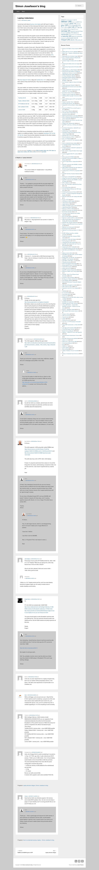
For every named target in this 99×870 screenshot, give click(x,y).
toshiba (25, 151)
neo (77, 29)
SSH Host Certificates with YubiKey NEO (71, 196)
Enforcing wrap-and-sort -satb (68, 103)
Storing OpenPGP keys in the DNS (69, 265)
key (62, 29)
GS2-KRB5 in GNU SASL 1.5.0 (68, 260)
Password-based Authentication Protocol (70, 335)
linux (73, 29)
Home (18, 11)
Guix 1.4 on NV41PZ (66, 138)
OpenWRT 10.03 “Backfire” (67, 259)
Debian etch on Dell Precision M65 (69, 341)
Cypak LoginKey (65, 347)
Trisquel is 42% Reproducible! (68, 123)
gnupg (77, 25)
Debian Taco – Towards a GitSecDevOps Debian (72, 53)
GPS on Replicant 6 (66, 182)
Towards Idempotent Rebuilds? (68, 85)
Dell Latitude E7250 (23, 107)
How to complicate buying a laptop (69, 143)
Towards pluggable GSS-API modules (70, 153)
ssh (68, 38)
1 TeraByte (64, 300)
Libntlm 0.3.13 (65, 340)
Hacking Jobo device (66, 320)
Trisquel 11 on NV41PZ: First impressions (71, 140)
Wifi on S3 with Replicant (67, 216)
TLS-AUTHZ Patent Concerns (68, 329)
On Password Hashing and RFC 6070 (70, 248)
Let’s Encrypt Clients (66, 187)
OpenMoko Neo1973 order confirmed (70, 303)
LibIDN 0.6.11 (65, 346)
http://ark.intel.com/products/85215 (28, 648)
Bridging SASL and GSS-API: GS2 (69, 257)
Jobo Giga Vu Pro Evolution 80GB (69, 327)
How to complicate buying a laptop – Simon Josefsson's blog (38, 840)
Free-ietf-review (65, 317)
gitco (63, 344)
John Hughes (27, 558)
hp (55, 150)
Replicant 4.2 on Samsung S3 (68, 227)
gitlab (73, 23)
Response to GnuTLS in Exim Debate (70, 288)
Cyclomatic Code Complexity (68, 277)
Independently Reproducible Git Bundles (70, 66)
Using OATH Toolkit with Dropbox (69, 239)
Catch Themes (81, 865)
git (68, 23)
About (23, 11)
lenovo (22, 151)
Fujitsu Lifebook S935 (23, 101)
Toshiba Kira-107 (40, 80)
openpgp (65, 31)
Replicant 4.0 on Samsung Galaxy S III (70, 230)
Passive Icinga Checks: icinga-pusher (70, 161)
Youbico (64, 318)
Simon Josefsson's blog (30, 6)
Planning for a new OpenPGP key (69, 176)
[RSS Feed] (76, 861)
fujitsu (53, 150)
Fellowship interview (66, 262)
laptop (19, 151)
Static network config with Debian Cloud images (72, 150)
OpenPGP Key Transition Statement (69, 222)
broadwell (41, 150)
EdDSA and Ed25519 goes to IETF (69, 205)
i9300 (75, 27)
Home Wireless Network (67, 280)
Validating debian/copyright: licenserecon (70, 95)
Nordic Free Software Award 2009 (69, 263)
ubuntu (73, 40)
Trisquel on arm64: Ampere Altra (69, 94)
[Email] (79, 861)
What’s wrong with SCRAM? (68, 157)
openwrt (78, 31)
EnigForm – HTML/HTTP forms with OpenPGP (72, 332)
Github (82, 861)
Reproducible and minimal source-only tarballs (71, 86)
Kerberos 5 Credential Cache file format (70, 353)
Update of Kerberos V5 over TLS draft (70, 350)
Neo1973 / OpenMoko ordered (68, 309)
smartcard (79, 36)
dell (47, 150)
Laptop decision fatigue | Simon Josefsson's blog (35, 785)
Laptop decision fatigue (67, 202)
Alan (25, 695)
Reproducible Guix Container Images (70, 56)
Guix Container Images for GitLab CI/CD (70, 82)
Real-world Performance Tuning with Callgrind (71, 282)
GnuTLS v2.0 (65, 295)
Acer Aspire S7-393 (25, 80)
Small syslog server (66, 240)
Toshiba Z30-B (22, 98)
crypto (75, 19)
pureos (70, 33)
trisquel (65, 39)
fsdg (62, 23)
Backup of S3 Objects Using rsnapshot (70, 48)
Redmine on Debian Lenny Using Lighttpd (71, 271)
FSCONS (64, 291)
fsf (65, 23)
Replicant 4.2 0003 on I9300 (68, 208)
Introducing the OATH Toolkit (68, 247)
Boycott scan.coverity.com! (68, 330)
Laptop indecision (66, 204)
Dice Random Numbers (67, 211)
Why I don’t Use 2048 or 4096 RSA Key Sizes (72, 184)
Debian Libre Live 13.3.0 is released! (69, 51)
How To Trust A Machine (67, 111)
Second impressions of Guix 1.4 (69, 137)
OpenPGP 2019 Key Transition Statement (71, 173)
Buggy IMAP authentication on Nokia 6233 (71, 324)
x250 (28, 151)
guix (71, 27)
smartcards (63, 38)
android (63, 20)
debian (45, 150)
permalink (44, 151)
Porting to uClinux (66, 314)
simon (29, 20)
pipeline (64, 32)
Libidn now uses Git (66, 315)
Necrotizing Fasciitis (66, 228)
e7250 (50, 150)
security (67, 36)
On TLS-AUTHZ (65, 292)
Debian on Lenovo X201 (67, 253)
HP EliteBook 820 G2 (23, 104)
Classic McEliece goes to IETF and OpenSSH (72, 99)
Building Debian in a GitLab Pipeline (69, 69)
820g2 (37, 150)
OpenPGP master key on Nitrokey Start (70, 124)
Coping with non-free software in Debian (70, 105)
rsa (72, 34)
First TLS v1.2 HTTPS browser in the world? (71, 321)
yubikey (79, 40)
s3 (77, 34)
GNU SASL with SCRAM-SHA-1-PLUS (70, 250)
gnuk (71, 26)
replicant (76, 32)
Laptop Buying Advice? (67, 207)
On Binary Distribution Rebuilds (68, 76)
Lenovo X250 (21, 109)
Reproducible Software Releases (69, 77)
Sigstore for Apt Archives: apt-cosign (70, 115)
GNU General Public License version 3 (70, 311)
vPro (52, 55)
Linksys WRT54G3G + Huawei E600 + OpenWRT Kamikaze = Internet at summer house (71, 306)
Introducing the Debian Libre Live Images (70, 63)
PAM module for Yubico (67, 286)
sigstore (74, 36)
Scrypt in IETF (65, 199)
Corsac (26, 796)
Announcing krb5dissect (67, 343)
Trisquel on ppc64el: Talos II (68, 102)
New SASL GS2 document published (70, 338)
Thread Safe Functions (67, 266)
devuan (74, 22)
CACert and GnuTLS (66, 268)
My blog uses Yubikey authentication (70, 279)
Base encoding (65, 349)
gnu (64, 25)
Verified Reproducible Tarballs (68, 74)
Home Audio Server (66, 294)
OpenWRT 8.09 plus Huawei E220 (69, 269)
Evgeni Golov (27, 599)
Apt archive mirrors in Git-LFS (68, 92)
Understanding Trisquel (67, 131)
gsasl (66, 27)
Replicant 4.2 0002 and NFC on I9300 (70, 218)
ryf (75, 34)
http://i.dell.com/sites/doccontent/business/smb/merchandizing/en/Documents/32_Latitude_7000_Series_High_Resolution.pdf (40, 344)
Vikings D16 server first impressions (69, 178)
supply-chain (74, 38)
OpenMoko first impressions (68, 301)
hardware (29, 150)
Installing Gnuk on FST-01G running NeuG (71, 170)
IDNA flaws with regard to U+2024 (69, 285)
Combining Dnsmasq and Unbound (69, 192)
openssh (73, 31)
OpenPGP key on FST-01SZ (68, 135)
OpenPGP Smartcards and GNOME (69, 210)
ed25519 (79, 22)
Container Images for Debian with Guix (70, 60)
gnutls (62, 27)
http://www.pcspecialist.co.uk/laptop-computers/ (37, 302)
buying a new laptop (35, 24)
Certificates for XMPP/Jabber (68, 201)
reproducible (66, 34)
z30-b (31, 151)
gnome (78, 23)
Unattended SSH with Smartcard (69, 242)
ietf (80, 27)
